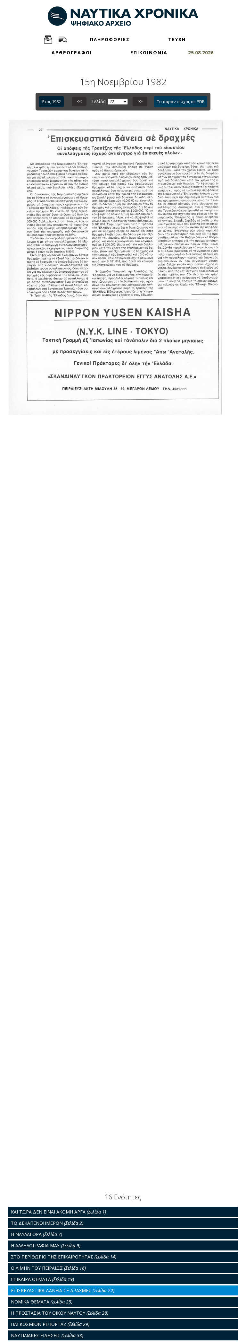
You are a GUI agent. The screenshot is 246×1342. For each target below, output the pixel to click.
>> (140, 101)
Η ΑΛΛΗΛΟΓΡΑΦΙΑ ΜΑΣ (45, 1245)
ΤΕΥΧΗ (177, 39)
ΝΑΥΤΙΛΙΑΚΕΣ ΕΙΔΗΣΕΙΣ (47, 1335)
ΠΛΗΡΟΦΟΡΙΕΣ (110, 39)
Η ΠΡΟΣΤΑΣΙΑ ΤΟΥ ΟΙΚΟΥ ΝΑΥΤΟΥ (59, 1313)
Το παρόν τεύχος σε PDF (180, 101)
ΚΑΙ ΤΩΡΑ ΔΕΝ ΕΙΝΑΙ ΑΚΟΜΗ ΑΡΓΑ (58, 1212)
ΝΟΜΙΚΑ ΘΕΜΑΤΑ (41, 1302)
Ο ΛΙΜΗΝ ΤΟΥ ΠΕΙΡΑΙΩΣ (48, 1268)
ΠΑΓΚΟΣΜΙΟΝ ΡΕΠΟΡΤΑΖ (50, 1324)
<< (79, 101)
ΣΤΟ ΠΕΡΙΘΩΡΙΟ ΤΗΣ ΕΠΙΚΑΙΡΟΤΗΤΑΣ (63, 1257)
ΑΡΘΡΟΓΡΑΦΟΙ (72, 52)
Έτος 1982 (51, 101)
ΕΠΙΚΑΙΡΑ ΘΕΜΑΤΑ (42, 1279)
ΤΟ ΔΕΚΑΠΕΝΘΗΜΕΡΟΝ (47, 1223)
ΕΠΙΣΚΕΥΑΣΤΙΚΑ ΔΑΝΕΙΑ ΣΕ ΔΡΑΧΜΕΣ (62, 1290)
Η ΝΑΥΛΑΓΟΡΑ (36, 1234)
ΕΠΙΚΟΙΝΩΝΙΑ (149, 52)
